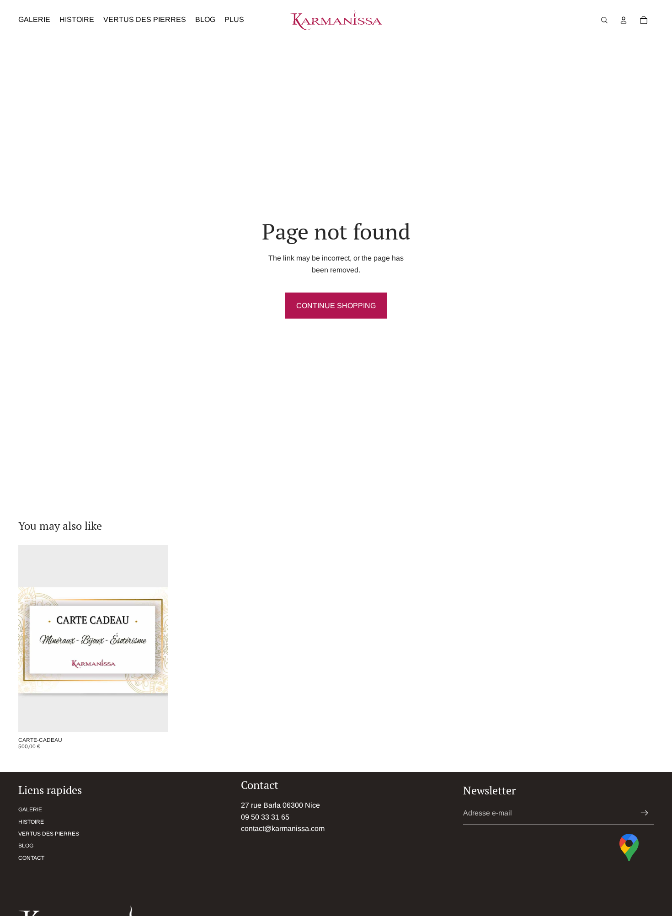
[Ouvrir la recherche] (604, 20)
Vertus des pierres (48, 834)
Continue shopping (336, 305)
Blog (25, 845)
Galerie (30, 809)
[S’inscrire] (644, 813)
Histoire (31, 822)
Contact (31, 858)
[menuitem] (234, 20)
